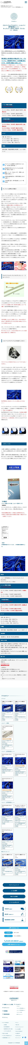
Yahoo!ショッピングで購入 (20, 765)
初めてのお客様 (14, 896)
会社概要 (5, 1024)
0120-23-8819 (15, 941)
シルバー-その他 (19, 1012)
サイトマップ (18, 1037)
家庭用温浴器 (6, 1014)
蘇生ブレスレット (19, 1014)
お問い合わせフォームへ (14, 944)
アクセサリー (10, 5)
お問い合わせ (18, 1035)
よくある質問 (14, 890)
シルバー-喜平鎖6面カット (21, 1010)
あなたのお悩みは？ (19, 1031)
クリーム (6, 1017)
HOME (2, 5)
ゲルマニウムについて (14, 884)
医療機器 (6, 1011)
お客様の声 (18, 1033)
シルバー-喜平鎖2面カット (21, 1008)
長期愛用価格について (6, 1037)
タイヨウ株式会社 (6, 1022)
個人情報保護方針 (7, 1026)
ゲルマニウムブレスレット (7, 779)
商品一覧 (5, 5)
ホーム (17, 1022)
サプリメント (6, 1007)
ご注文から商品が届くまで (7, 1035)
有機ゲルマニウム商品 (8, 1004)
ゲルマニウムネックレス (6, 755)
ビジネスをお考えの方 (14, 902)
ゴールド (18, 1006)
